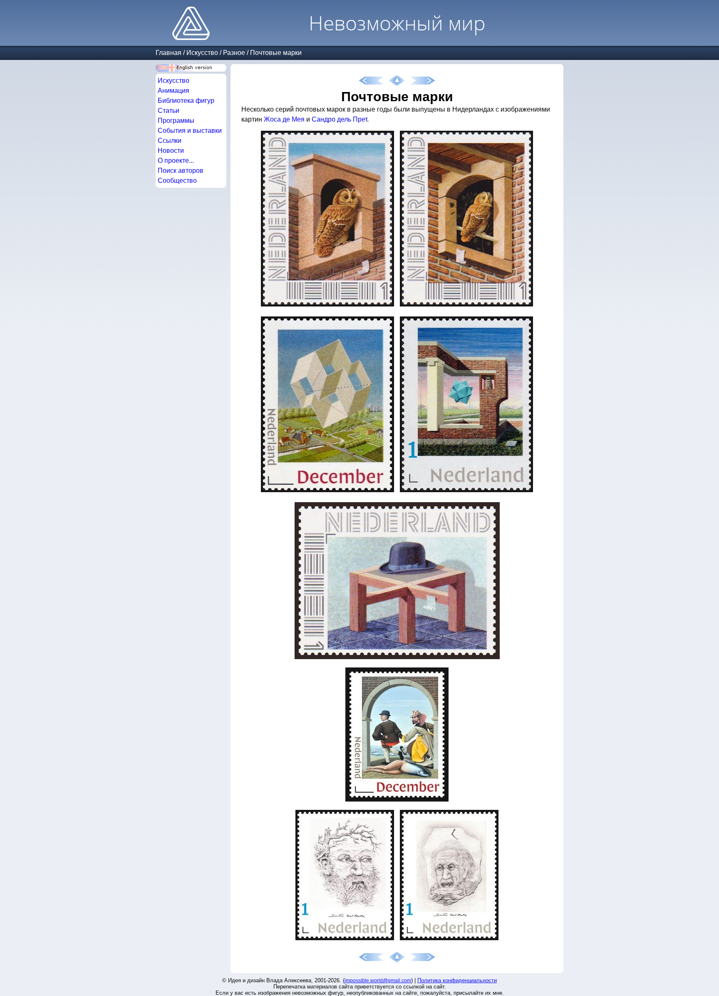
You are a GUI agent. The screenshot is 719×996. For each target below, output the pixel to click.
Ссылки (169, 140)
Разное (234, 52)
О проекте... (176, 160)
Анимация (173, 90)
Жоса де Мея (284, 119)
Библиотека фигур (186, 100)
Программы (176, 120)
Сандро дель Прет (339, 119)
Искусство (202, 52)
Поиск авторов (180, 170)
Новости (171, 150)
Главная (168, 52)
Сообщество (177, 180)
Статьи (168, 110)
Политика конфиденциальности (457, 980)
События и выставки (190, 130)
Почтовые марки (276, 52)
